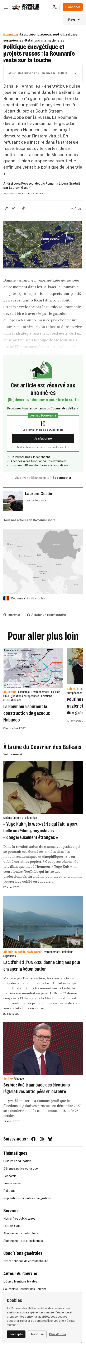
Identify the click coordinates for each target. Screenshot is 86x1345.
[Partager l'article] (24, 208)
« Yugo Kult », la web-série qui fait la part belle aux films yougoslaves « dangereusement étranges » (40, 830)
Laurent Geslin (19, 187)
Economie (27, 34)
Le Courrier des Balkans (30, 7)
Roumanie (10, 34)
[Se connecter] (55, 7)
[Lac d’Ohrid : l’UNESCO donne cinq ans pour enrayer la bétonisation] (43, 922)
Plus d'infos (57, 1334)
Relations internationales (44, 40)
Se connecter (61, 477)
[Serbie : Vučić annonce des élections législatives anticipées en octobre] (43, 1048)
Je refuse (37, 1334)
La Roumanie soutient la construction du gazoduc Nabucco (26, 713)
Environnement (48, 34)
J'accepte (16, 1334)
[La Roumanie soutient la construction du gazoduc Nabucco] (33, 668)
